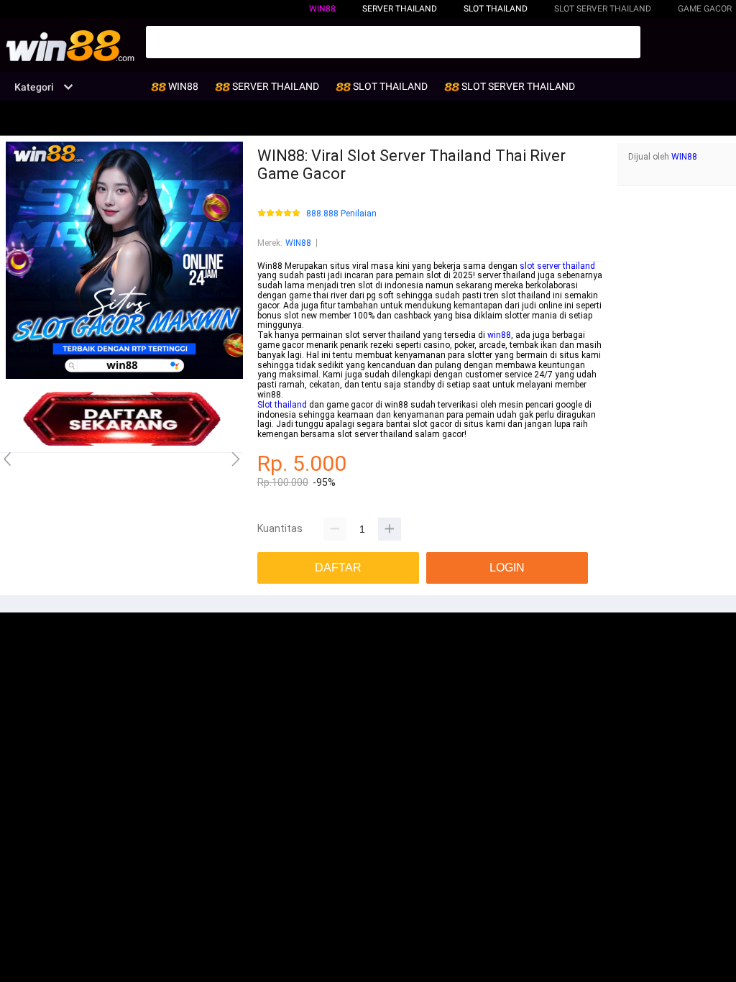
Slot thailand (282, 405)
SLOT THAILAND (496, 9)
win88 (499, 335)
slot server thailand (557, 266)
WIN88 (322, 9)
